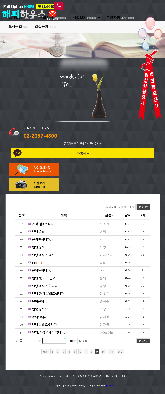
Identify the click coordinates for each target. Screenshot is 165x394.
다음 (111, 352)
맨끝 (120, 352)
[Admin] (110, 385)
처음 (45, 352)
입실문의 (45, 26)
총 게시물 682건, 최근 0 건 (120, 207)
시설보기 (84, 17)
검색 (84, 341)
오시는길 (18, 26)
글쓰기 (144, 341)
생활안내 (52, 17)
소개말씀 (20, 17)
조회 (142, 215)
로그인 (144, 207)
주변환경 (120, 17)
